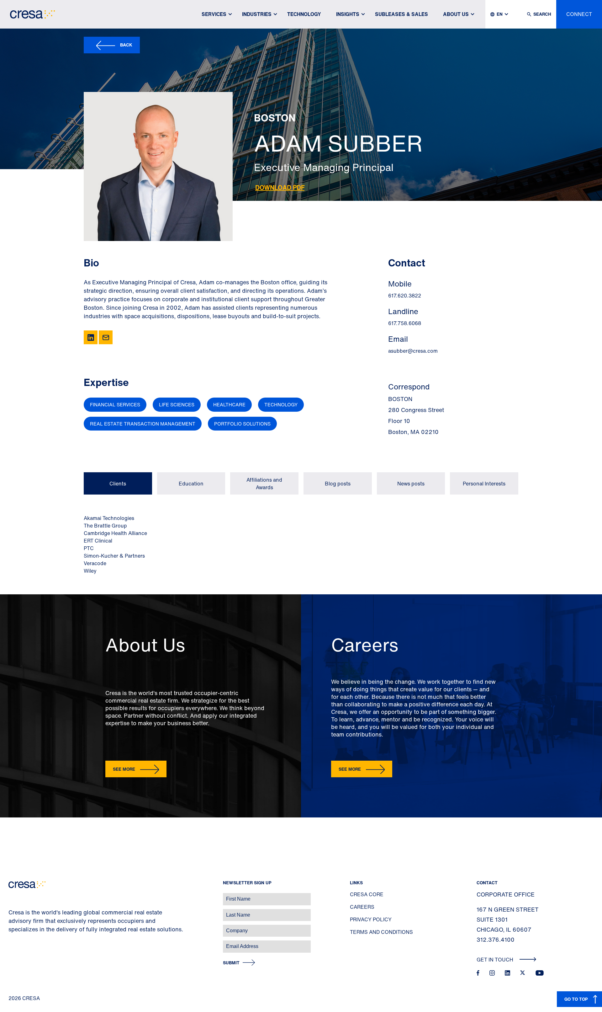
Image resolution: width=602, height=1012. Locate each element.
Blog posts (338, 483)
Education (191, 483)
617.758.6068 (404, 323)
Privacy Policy (371, 919)
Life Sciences (176, 404)
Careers (362, 907)
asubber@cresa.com (413, 351)
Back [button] (126, 44)
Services (214, 14)
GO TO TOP (576, 999)
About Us (456, 14)
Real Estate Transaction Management (142, 423)
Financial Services (115, 404)
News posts (411, 483)
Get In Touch (496, 959)
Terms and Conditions (381, 932)
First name (12, 895)
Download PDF (279, 187)
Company (11, 927)
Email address (15, 943)
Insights (347, 14)
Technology (304, 14)
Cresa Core (366, 894)
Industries (257, 14)
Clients (117, 483)
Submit (231, 963)
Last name (12, 911)
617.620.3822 (404, 295)
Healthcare (229, 404)
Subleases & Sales (401, 14)
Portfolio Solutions (242, 423)
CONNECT (579, 14)
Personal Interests (484, 483)
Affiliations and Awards (264, 483)
